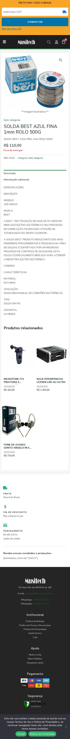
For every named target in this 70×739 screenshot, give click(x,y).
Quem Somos (35, 633)
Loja (35, 637)
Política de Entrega (35, 621)
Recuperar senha (35, 662)
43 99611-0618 (41, 603)
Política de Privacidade (42, 734)
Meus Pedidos (35, 658)
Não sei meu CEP (12, 28)
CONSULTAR (35, 21)
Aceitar (21, 734)
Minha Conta (35, 654)
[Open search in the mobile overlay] (49, 42)
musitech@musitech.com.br (38, 593)
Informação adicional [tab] (16, 179)
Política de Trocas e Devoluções (35, 625)
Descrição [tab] (10, 173)
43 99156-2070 (40, 599)
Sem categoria (12, 120)
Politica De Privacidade (35, 629)
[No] (65, 726)
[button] (4, 42)
